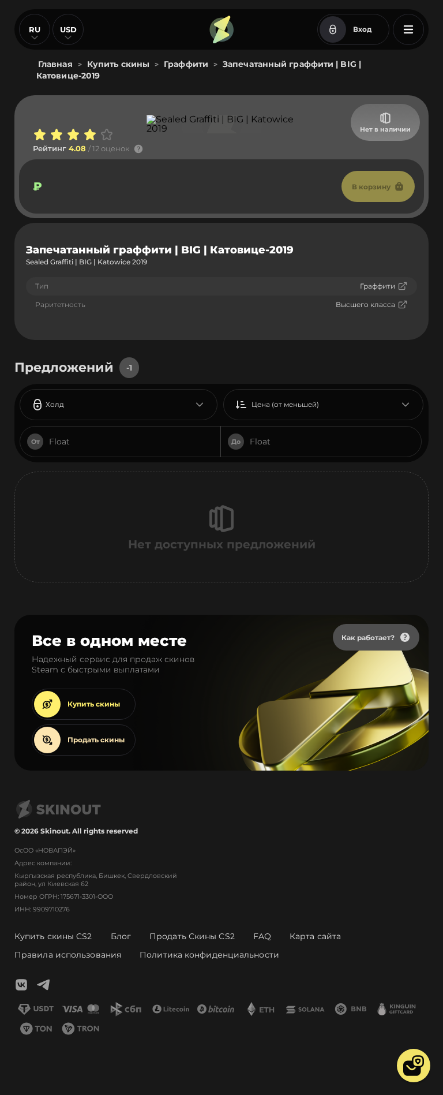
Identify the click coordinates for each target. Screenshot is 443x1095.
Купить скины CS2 (53, 936)
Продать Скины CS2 (192, 936)
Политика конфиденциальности (209, 955)
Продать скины (96, 739)
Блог (121, 936)
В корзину (371, 186)
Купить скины (93, 704)
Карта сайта (315, 936)
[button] (413, 1065)
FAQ (262, 936)
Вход (362, 29)
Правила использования (67, 955)
